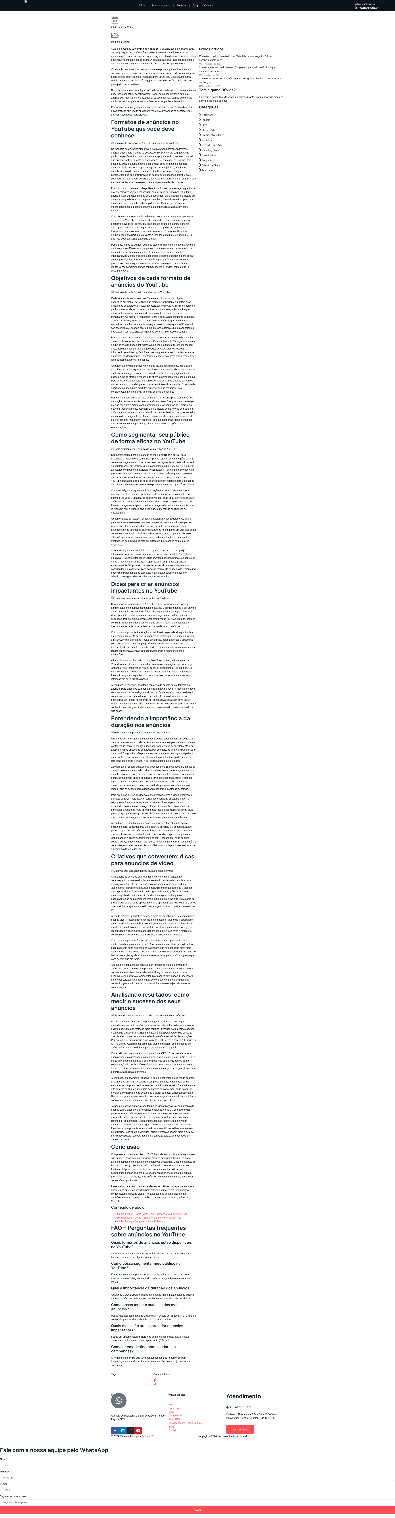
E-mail (3, 1483)
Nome (3, 1459)
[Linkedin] (123, 1430)
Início (142, 5)
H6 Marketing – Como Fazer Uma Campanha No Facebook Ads (152, 1214)
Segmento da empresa (13, 1496)
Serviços (181, 5)
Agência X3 (147, 1436)
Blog (195, 5)
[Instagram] (130, 1430)
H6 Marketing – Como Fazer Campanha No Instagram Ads (149, 1217)
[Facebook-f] (115, 1430)
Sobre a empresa (160, 5)
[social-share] (175, 1380)
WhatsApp (6, 1471)
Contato (208, 5)
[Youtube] (138, 1430)
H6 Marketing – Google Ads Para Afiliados (140, 1221)
